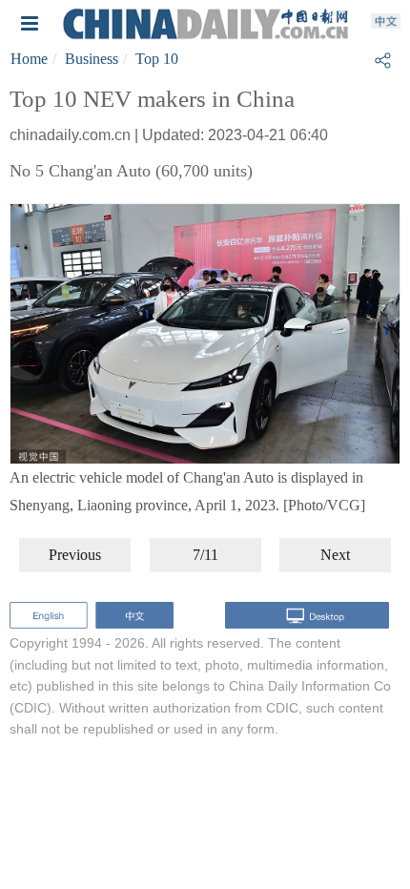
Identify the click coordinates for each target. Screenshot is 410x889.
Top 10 (156, 59)
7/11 (205, 555)
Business (91, 59)
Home (29, 59)
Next (335, 555)
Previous (75, 555)
